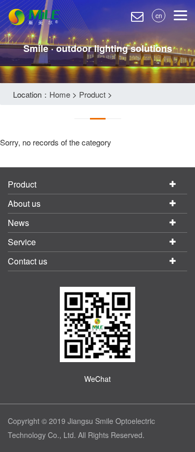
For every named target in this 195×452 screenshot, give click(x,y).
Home (59, 94)
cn (158, 15)
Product (92, 94)
